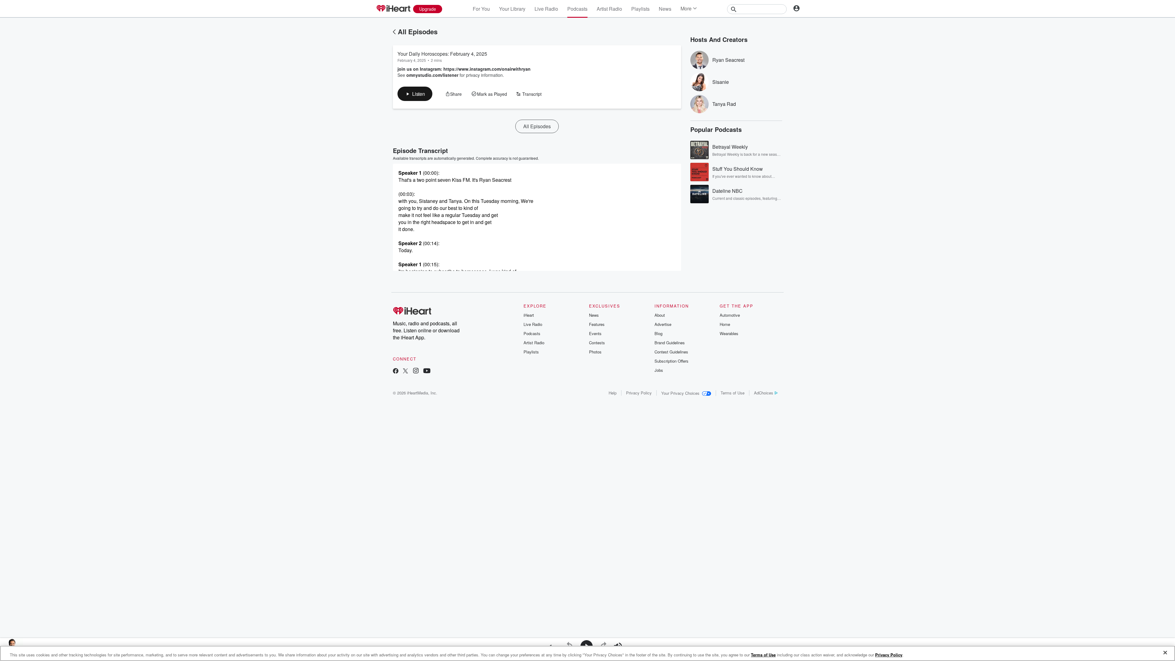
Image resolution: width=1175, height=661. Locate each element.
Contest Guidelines (671, 352)
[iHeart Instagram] (416, 371)
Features (597, 324)
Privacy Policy (639, 393)
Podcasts (577, 8)
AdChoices (763, 393)
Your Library (512, 8)
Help (613, 393)
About (660, 315)
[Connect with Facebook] (395, 371)
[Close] (1165, 652)
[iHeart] (393, 9)
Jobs (659, 370)
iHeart (529, 315)
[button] (414, 94)
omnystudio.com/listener (432, 75)
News (665, 8)
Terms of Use (732, 393)
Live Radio (546, 8)
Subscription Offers (671, 361)
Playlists (640, 8)
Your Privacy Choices (680, 393)
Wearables (729, 333)
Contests (597, 342)
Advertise (663, 324)
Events (595, 333)
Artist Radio (609, 8)
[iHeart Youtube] (427, 371)
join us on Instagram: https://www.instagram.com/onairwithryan (464, 69)
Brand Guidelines (670, 342)
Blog (658, 333)
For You (481, 8)
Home (725, 324)
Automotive (730, 315)
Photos (595, 352)
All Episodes (418, 31)
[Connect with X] (405, 371)
